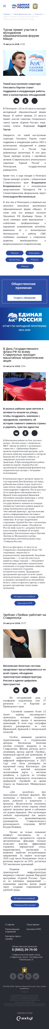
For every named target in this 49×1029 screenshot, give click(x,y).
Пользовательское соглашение (24, 995)
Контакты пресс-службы (13, 937)
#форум (15, 253)
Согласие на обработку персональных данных (24, 1005)
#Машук (25, 266)
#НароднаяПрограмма (25, 905)
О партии (9, 924)
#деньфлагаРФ (25, 603)
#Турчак (34, 260)
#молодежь (34, 253)
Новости (38, 14)
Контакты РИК (34, 929)
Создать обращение (25, 298)
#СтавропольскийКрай (24, 596)
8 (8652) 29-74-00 (24, 949)
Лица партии (33, 924)
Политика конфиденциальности (24, 998)
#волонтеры (14, 260)
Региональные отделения (12, 930)
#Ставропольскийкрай (24, 898)
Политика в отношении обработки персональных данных (24, 1001)
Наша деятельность (22, 14)
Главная (6, 14)
